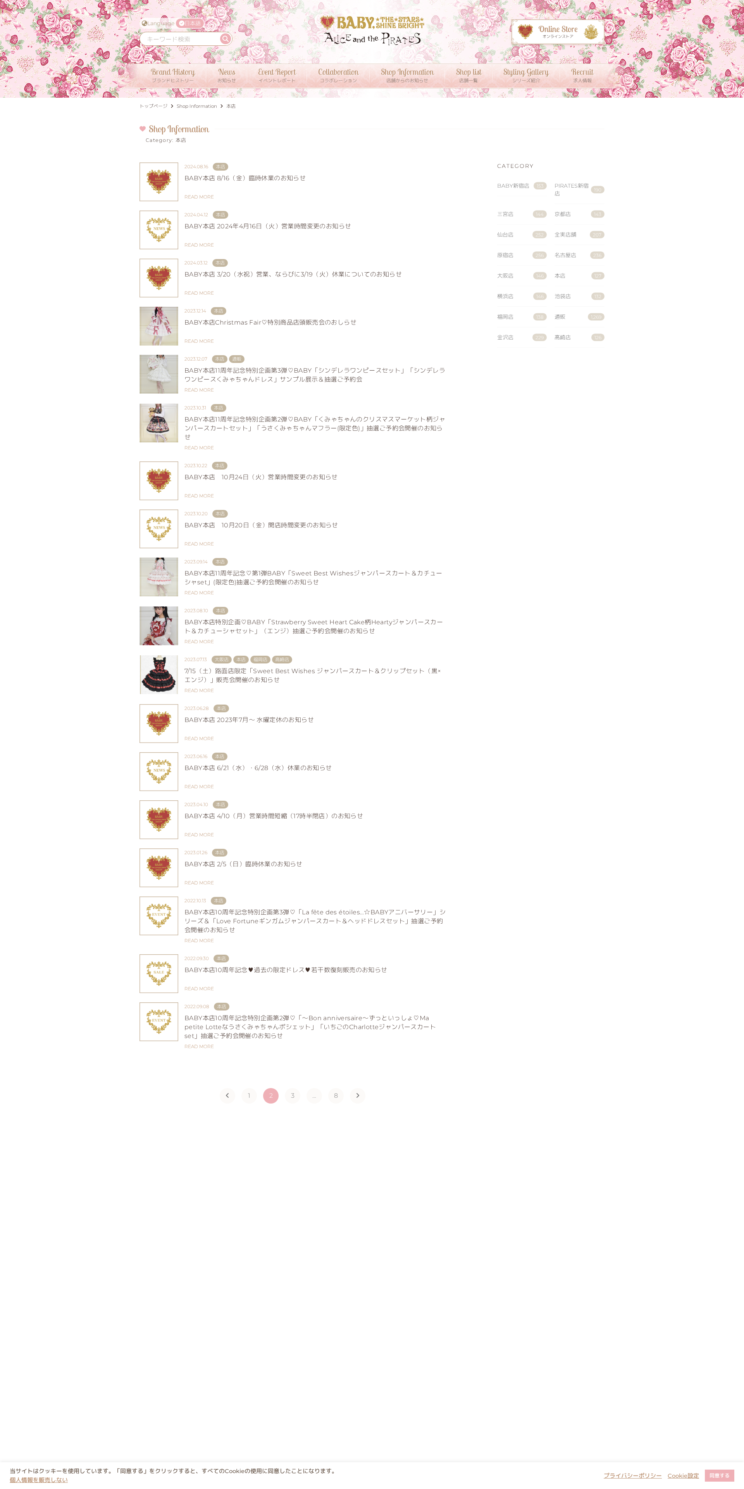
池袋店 (578, 296)
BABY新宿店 (520, 185)
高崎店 (578, 337)
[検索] (225, 38)
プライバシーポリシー (633, 1475)
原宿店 (520, 255)
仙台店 (520, 234)
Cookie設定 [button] (683, 1475)
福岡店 (520, 316)
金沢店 (520, 337)
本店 (578, 275)
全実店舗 (578, 234)
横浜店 (520, 296)
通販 (578, 316)
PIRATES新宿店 (578, 189)
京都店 (578, 214)
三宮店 (520, 214)
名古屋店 (578, 255)
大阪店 (520, 275)
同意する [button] (720, 1475)
